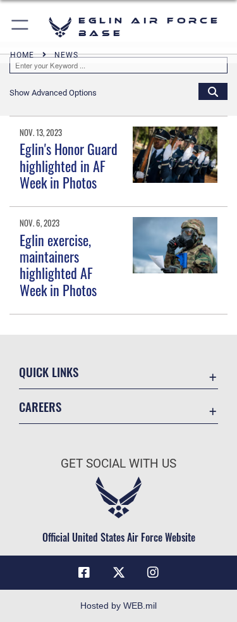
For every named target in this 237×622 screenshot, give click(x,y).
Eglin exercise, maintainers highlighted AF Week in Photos (58, 265)
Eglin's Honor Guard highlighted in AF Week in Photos (69, 165)
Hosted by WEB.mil (118, 605)
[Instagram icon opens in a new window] (152, 572)
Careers (40, 406)
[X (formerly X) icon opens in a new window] (118, 572)
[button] (20, 27)
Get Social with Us (118, 463)
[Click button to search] (213, 91)
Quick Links (48, 372)
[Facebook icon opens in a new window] (84, 572)
